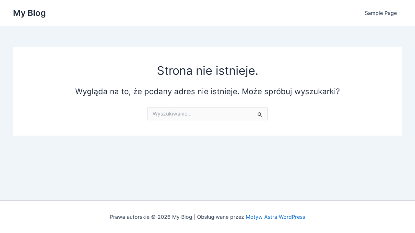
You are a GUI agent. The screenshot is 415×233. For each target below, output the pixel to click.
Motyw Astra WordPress (275, 217)
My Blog (29, 13)
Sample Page (381, 13)
